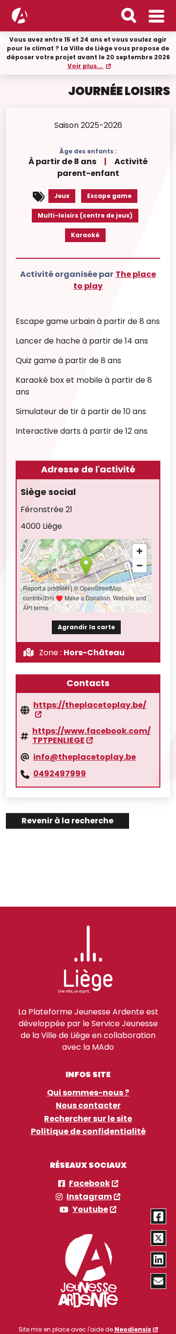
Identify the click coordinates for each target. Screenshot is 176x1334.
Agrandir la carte (86, 627)
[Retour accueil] (19, 16)
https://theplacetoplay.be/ (89, 706)
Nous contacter (88, 1105)
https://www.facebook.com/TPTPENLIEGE (91, 736)
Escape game (109, 196)
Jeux (61, 196)
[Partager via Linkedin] (158, 1259)
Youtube (90, 1209)
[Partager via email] (158, 1281)
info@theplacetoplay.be (84, 757)
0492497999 (59, 773)
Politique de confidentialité (88, 1131)
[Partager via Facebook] (158, 1216)
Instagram (89, 1196)
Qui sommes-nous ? (88, 1092)
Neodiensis (132, 1329)
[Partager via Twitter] (158, 1238)
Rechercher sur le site (88, 1118)
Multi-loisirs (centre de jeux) (85, 215)
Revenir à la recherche (67, 820)
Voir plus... (85, 66)
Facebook (89, 1183)
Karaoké (85, 235)
